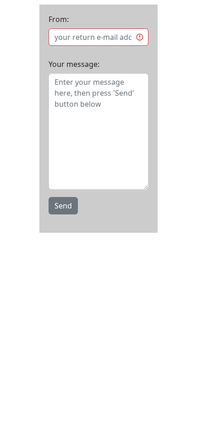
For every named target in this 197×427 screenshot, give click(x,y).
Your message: (74, 64)
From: (59, 19)
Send (63, 206)
